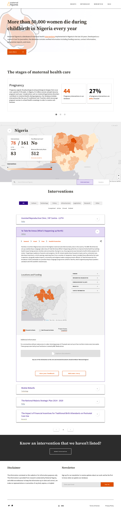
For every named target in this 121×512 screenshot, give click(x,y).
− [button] (118, 178)
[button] (73, 4)
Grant (35, 241)
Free (43, 241)
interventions (50, 36)
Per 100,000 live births (36, 158)
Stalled (70, 208)
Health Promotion (55, 241)
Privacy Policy (109, 506)
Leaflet (47, 320)
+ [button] (118, 175)
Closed (64, 208)
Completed (51, 208)
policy (91, 98)
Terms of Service (95, 506)
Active (59, 208)
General (26, 241)
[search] (14, 182)
